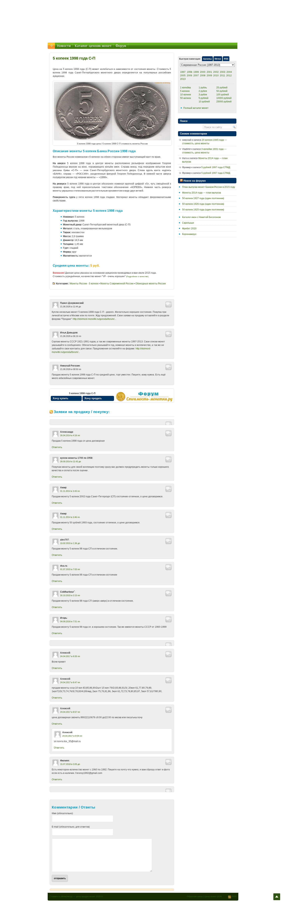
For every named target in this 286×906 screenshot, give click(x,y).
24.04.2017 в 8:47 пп (70, 682)
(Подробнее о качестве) (137, 276)
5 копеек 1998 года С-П (74, 58)
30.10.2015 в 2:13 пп (70, 595)
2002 (216, 72)
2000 (202, 72)
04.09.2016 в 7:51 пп (70, 621)
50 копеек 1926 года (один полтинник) (203, 204)
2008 (202, 75)
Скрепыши (188, 222)
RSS (226, 59)
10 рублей (204, 101)
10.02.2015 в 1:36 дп (70, 543)
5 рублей (203, 98)
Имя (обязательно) (62, 813)
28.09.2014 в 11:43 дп (70, 461)
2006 (189, 75)
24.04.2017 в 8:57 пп (70, 712)
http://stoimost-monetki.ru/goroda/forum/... (94, 319)
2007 (196, 75)
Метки (218, 59)
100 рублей (222, 94)
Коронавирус (189, 234)
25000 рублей (224, 101)
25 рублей (221, 87)
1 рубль (203, 87)
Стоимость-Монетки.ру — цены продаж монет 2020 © (76, 896)
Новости (64, 46)
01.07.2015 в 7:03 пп (70, 569)
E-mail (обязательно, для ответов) (71, 826)
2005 (183, 75)
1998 (189, 72)
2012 (229, 75)
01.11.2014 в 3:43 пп (70, 491)
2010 (216, 75)
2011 (222, 75)
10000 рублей (224, 98)
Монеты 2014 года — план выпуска (201, 192)
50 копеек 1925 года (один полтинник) (203, 209)
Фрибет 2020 (189, 228)
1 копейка (185, 87)
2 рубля (203, 91)
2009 (209, 75)
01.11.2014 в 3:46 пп (70, 517)
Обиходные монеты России (150, 283)
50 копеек (185, 98)
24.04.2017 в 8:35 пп (70, 656)
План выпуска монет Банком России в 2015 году (208, 187)
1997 (183, 72)
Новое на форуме (194, 180)
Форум (121, 46)
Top (276, 896)
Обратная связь (195, 896)
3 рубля (203, 94)
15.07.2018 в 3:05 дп (70, 764)
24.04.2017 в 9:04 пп (72, 736)
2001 (209, 72)
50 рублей (221, 91)
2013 (183, 79)
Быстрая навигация (189, 59)
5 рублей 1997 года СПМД (215, 167)
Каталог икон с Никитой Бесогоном (201, 217)
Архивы (207, 59)
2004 (229, 72)
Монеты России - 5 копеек (84, 283)
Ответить (57, 447)
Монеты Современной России (116, 283)
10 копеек (185, 94)
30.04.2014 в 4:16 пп (70, 435)
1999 (196, 72)
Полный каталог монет (196, 108)
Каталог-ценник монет (93, 46)
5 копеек (184, 91)
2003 (222, 72)
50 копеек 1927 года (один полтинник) (203, 198)
